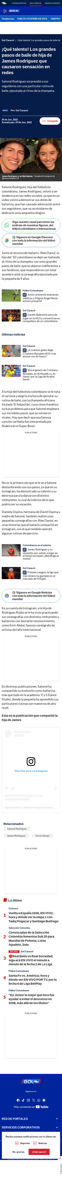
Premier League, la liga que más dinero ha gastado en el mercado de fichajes (41, 575)
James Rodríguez (16, 835)
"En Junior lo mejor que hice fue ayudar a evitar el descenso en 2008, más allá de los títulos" (31, 999)
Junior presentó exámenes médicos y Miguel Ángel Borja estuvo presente (41, 298)
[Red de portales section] (57, 1118)
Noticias (42, 1143)
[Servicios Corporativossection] (57, 1127)
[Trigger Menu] (5, 11)
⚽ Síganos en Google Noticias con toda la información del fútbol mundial (33, 596)
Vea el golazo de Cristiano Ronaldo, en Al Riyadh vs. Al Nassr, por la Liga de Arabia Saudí (40, 374)
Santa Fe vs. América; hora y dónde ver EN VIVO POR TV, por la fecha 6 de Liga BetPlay (33, 980)
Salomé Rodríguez (17, 828)
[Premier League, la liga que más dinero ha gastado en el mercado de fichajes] (11, 573)
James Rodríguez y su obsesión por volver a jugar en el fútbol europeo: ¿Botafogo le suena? (41, 554)
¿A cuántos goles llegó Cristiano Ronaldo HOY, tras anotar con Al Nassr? (39, 353)
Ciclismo (13, 908)
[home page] (4, 3)
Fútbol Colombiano (33, 290)
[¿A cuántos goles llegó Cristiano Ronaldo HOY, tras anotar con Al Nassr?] (11, 351)
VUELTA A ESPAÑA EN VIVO (32, 18)
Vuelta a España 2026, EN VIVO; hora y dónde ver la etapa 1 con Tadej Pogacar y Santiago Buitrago (33, 917)
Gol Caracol (36, 3)
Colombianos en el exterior (37, 545)
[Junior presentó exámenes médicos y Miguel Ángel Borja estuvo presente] (11, 295)
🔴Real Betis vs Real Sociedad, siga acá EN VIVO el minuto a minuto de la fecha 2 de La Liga (31, 960)
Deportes (25, 1143)
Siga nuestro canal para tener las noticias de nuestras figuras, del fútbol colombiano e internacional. (34, 225)
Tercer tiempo (42, 835)
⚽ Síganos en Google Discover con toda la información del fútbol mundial (33, 240)
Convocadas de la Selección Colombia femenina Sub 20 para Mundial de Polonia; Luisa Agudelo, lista (31, 938)
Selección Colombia (19, 927)
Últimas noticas (18, 3)
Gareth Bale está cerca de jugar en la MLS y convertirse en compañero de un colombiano (41, 318)
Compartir (52, 121)
